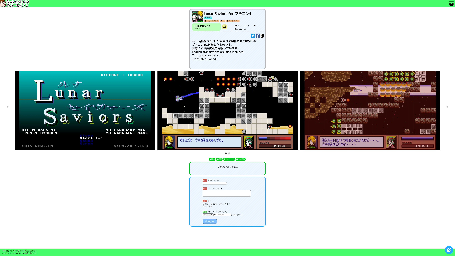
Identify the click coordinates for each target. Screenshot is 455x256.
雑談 (206, 204)
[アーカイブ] (451, 5)
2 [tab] (229, 153)
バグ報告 (208, 206)
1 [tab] (226, 153)
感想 (214, 204)
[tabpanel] (370, 110)
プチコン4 (6, 251)
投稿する (209, 221)
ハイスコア (225, 204)
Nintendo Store (30, 251)
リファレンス (18, 251)
